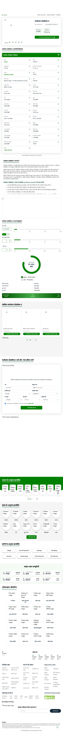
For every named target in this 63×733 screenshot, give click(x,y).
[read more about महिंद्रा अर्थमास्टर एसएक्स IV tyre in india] (31, 316)
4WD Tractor (46, 669)
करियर (26, 697)
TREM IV (55, 669)
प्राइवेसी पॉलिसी (31, 697)
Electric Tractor (46, 688)
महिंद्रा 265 (35, 688)
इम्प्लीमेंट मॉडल (35, 390)
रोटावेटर (4, 673)
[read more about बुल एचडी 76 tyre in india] (50, 316)
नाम (5, 384)
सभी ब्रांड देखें (31, 537)
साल (4, 234)
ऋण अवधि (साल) (6, 237)
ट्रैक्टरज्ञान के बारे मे (4, 697)
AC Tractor (47, 683)
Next (62, 555)
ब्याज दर (4, 246)
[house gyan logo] (10, 712)
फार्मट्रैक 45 (26, 683)
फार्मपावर (6, 61)
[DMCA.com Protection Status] (49, 697)
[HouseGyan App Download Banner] (31, 208)
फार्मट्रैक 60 (35, 669)
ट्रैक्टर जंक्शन (16, 697)
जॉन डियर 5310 (34, 678)
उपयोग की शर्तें (37, 697)
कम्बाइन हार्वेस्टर (15, 678)
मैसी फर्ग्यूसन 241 (35, 683)
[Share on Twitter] (16, 43)
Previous (1, 555)
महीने (8, 234)
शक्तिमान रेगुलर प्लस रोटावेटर (5, 688)
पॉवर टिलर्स (13, 673)
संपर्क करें (21, 697)
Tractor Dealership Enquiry (56, 684)
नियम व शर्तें (31, 403)
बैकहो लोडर (5, 683)
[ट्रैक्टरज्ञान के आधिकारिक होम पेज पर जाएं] (12, 653)
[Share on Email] (22, 43)
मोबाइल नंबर (34, 384)
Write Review (55, 678)
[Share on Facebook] (10, 43)
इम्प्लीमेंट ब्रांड (7, 390)
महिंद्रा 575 (35, 673)
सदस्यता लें (55, 711)
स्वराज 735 (26, 688)
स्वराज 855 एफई (26, 669)
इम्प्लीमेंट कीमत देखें (8, 150)
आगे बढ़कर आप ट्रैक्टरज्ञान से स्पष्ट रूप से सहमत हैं (20, 403)
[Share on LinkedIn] (13, 43)
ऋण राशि (4, 226)
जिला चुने (25, 396)
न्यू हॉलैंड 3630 (25, 679)
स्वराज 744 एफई (26, 674)
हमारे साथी (11, 697)
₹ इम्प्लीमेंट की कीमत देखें (11, 334)
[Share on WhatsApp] (19, 43)
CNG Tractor (46, 679)
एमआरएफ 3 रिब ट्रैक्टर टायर (15, 669)
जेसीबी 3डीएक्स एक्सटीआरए (15, 683)
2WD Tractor (46, 674)
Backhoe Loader (8, 74)
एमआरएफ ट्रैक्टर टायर (5, 669)
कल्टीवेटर (13, 688)
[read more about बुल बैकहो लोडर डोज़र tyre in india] (11, 316)
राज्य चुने (6, 396)
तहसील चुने (43, 396)
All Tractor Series (56, 673)
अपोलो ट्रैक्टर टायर (5, 678)
